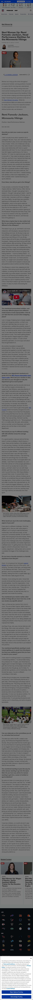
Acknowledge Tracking (17, 996)
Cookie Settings (11, 988)
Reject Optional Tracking (16, 992)
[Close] (31, 958)
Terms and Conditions (9, 964)
